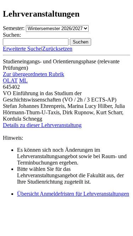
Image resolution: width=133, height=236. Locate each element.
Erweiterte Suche (22, 49)
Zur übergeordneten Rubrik (33, 74)
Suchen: (12, 35)
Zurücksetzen (57, 49)
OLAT (10, 80)
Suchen (80, 42)
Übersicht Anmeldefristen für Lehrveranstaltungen (73, 194)
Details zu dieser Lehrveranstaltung (42, 125)
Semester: (13, 28)
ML (23, 80)
